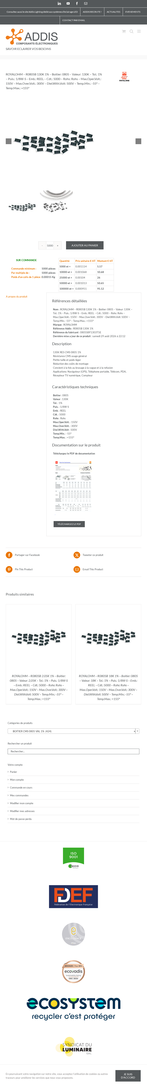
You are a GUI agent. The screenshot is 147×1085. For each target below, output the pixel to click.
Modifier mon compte (21, 803)
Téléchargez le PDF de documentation (74, 453)
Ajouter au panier (85, 245)
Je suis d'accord (128, 1076)
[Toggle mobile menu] (139, 31)
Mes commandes (19, 795)
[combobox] (73, 731)
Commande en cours (21, 787)
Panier (13, 771)
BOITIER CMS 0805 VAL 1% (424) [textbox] (72, 731)
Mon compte (17, 779)
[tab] (23, 296)
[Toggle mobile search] (131, 31)
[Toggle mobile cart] (124, 31)
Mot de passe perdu (21, 818)
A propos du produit (16, 296)
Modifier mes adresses (22, 811)
